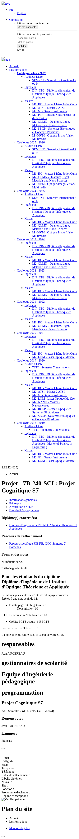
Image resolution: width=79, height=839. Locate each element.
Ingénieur (30, 87)
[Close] (3, 748)
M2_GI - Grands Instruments (49, 111)
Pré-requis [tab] (15, 503)
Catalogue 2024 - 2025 (31, 190)
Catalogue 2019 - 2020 (31, 360)
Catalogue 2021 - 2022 (31, 301)
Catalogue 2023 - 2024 (31, 239)
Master (29, 100)
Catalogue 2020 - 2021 (31, 332)
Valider (22, 46)
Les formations (18, 69)
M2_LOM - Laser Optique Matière (53, 357)
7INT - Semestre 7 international (51, 367)
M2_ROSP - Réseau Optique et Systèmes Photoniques (51, 410)
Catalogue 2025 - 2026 (31, 142)
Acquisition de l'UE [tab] (21, 506)
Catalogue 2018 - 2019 (31, 422)
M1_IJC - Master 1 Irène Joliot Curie (54, 104)
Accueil (14, 66)
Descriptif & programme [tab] (24, 510)
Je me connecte (27, 27)
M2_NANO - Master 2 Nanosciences (46, 403)
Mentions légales (19, 828)
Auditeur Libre (34, 76)
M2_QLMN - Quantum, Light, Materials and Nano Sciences (51, 123)
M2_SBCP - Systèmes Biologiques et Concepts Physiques (53, 130)
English (21, 13)
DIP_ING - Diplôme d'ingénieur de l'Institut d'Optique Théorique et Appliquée (53, 94)
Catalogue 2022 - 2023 (31, 270)
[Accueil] (6, 3)
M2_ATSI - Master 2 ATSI (48, 107)
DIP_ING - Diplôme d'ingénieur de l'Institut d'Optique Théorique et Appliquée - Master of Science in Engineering (53, 442)
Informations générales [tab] (23, 500)
